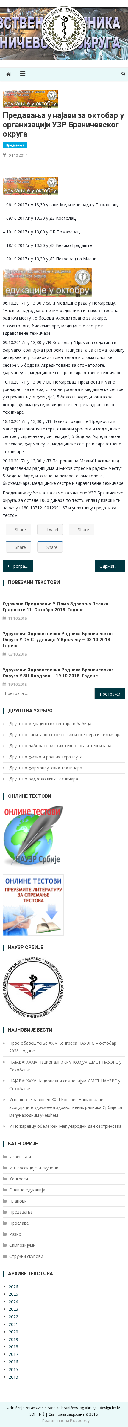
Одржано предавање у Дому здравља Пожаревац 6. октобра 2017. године (112, 566)
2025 (13, 1294)
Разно (15, 1234)
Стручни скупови (26, 1256)
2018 (13, 1347)
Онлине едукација (27, 1190)
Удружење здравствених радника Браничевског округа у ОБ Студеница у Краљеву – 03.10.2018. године (58, 639)
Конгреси (18, 1179)
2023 (13, 1309)
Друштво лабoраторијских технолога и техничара (60, 745)
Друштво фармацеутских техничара (45, 768)
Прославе (19, 1223)
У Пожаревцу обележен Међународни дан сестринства (65, 1126)
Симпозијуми (22, 1245)
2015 (13, 1369)
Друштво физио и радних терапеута (45, 757)
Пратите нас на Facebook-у (66, 1420)
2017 (13, 1354)
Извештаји (20, 1156)
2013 (13, 1377)
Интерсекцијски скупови (33, 1168)
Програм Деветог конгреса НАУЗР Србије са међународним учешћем (21, 566)
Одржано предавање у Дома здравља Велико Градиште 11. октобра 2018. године (55, 606)
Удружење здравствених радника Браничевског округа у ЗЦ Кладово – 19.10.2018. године (58, 673)
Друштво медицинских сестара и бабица (50, 723)
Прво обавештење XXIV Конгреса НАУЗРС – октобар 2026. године (62, 1047)
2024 (13, 1301)
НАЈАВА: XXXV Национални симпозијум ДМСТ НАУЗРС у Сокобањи (64, 1084)
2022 (13, 1316)
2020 (13, 1332)
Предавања (15, 145)
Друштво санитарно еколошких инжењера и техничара (65, 734)
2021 (13, 1324)
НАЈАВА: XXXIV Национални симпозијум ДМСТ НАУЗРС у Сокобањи (65, 1065)
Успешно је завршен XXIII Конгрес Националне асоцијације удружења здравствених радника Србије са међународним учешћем (65, 1107)
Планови (18, 1201)
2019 (13, 1339)
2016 (13, 1362)
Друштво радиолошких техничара (43, 779)
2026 (13, 1287)
